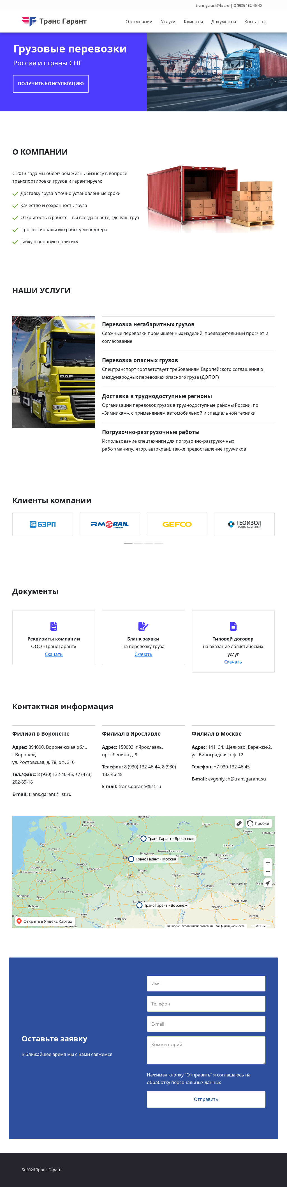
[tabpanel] (42, 524)
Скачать (54, 654)
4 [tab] (158, 543)
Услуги (168, 22)
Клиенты (193, 22)
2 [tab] (138, 543)
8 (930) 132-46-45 (248, 5)
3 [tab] (148, 543)
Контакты (254, 22)
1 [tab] (128, 543)
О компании (139, 22)
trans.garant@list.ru (212, 5)
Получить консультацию (51, 84)
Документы (223, 22)
